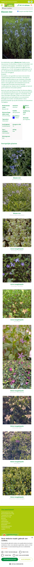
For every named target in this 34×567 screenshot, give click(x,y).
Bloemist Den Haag (6, 516)
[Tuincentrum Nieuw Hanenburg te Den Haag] (9, 5)
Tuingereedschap (5, 527)
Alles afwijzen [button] (25, 559)
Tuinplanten (4, 520)
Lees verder (4, 548)
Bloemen (3, 518)
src (31, 5)
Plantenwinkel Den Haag (7, 512)
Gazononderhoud (5, 523)
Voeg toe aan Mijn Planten (26, 11)
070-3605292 (26, 5)
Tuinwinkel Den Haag (6, 515)
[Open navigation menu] (1, 5)
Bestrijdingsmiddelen (6, 526)
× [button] (32, 537)
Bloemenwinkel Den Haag (7, 513)
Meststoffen (4, 524)
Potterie (3, 529)
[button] (17, 564)
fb (29, 2)
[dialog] (17, 551)
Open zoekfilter (7, 8)
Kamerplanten (4, 521)
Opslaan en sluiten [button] (10, 559)
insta (32, 2)
